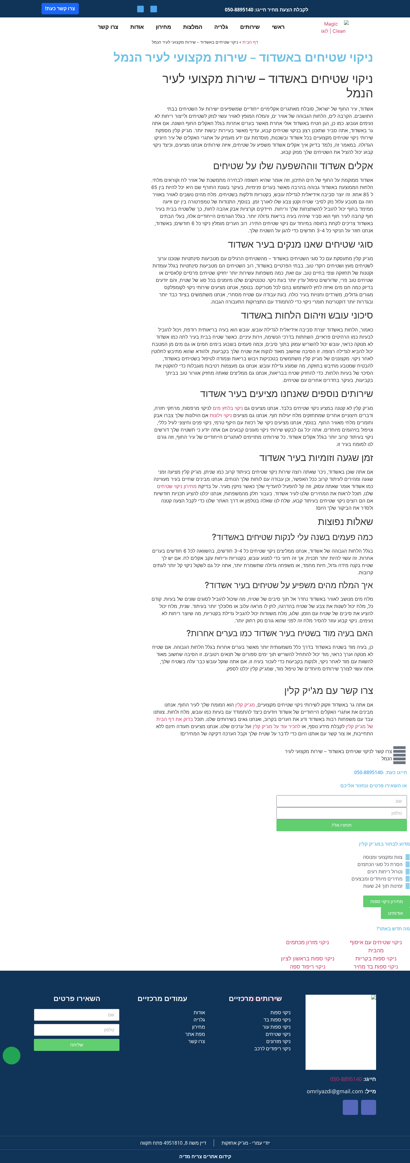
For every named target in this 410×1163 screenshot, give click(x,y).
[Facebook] (153, 9)
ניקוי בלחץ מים (228, 408)
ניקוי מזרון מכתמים (307, 942)
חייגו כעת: (380, 772)
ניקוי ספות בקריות (375, 958)
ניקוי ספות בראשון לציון (307, 958)
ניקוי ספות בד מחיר (376, 966)
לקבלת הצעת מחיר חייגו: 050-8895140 (266, 9)
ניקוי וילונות (221, 415)
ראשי (278, 26)
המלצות (192, 26)
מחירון (163, 26)
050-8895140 (346, 1078)
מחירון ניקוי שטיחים (177, 486)
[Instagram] (140, 9)
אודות (137, 26)
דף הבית (250, 42)
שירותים (250, 26)
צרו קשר (108, 26)
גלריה (221, 26)
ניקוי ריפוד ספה (307, 966)
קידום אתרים (205, 1156)
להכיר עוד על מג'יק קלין (276, 726)
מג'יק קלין (245, 705)
